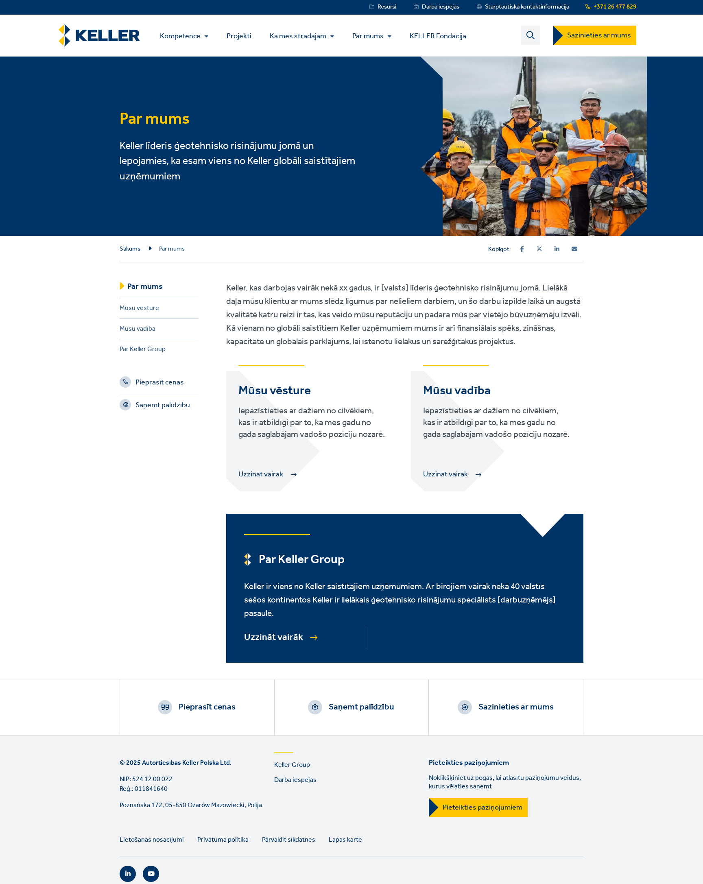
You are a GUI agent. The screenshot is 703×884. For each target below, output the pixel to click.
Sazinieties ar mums (599, 35)
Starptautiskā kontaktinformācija (527, 7)
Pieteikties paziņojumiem (482, 807)
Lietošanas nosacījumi (152, 840)
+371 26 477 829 (615, 7)
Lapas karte (345, 840)
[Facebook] (522, 249)
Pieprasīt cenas (159, 383)
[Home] (99, 35)
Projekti (239, 35)
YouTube (151, 874)
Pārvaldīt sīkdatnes (288, 840)
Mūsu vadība (137, 330)
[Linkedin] (557, 249)
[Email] (574, 249)
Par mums (368, 36)
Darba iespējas (440, 7)
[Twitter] (539, 249)
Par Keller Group (143, 350)
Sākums (130, 249)
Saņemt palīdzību (162, 406)
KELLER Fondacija (438, 35)
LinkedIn (128, 874)
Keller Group (292, 765)
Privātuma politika (223, 840)
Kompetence (180, 36)
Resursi (387, 7)
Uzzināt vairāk (273, 637)
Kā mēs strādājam (298, 36)
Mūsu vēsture (139, 309)
